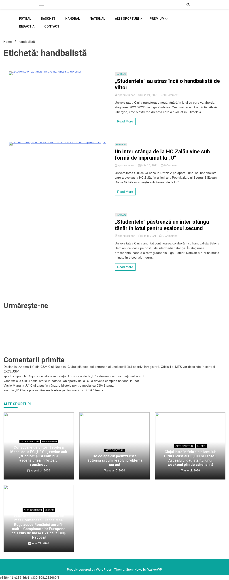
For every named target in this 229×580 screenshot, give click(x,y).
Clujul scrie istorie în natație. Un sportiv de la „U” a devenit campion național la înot (86, 376)
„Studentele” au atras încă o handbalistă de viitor (167, 84)
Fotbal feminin (49, 441)
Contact (51, 26)
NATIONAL (97, 18)
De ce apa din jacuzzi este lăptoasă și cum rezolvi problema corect (114, 460)
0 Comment (171, 95)
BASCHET (48, 18)
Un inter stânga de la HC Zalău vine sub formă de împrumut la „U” (162, 154)
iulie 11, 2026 (191, 470)
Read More (125, 121)
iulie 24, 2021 (150, 95)
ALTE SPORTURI (127, 18)
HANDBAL (72, 18)
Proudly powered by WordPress (89, 569)
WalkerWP (154, 569)
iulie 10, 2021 (150, 165)
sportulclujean (126, 95)
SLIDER (201, 446)
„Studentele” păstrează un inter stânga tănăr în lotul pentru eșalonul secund (162, 225)
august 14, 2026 (40, 470)
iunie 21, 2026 (40, 543)
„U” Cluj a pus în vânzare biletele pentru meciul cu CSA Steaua (69, 385)
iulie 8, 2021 (149, 236)
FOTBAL (25, 18)
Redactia (26, 26)
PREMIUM (157, 18)
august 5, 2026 (115, 470)
